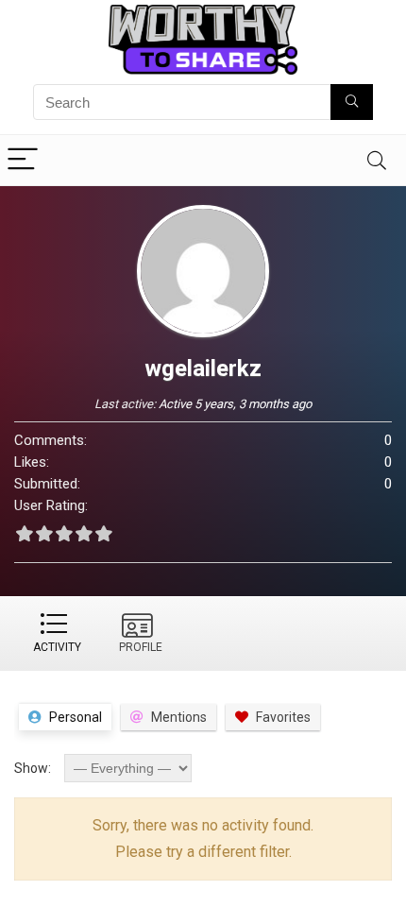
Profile (140, 647)
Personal (75, 717)
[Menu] (22, 160)
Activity (57, 647)
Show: (32, 768)
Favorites (283, 717)
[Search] (376, 160)
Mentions (179, 717)
